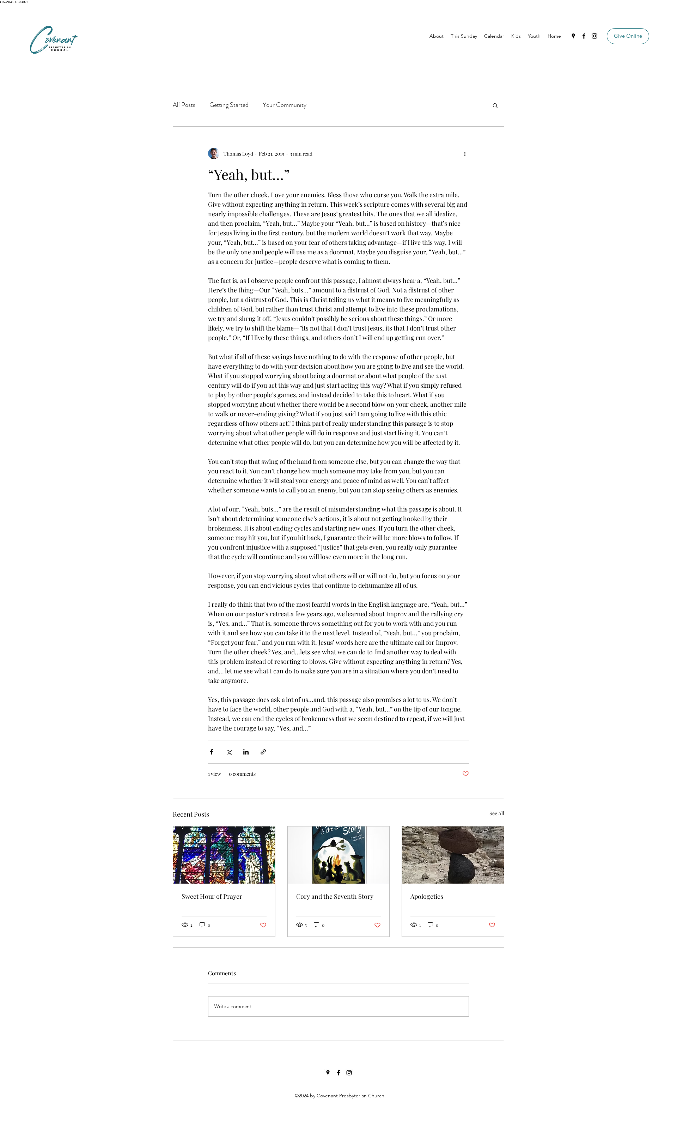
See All (496, 813)
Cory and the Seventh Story (334, 896)
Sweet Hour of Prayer (212, 896)
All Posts (184, 104)
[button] (495, 105)
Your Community (284, 104)
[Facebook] (583, 36)
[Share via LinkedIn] (246, 752)
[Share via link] (263, 752)
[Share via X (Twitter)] (228, 752)
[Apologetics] (453, 855)
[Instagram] (594, 36)
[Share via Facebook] (211, 752)
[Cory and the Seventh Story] (339, 855)
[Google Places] (573, 36)
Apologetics (426, 896)
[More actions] (465, 153)
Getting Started (229, 104)
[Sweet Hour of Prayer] (224, 855)
